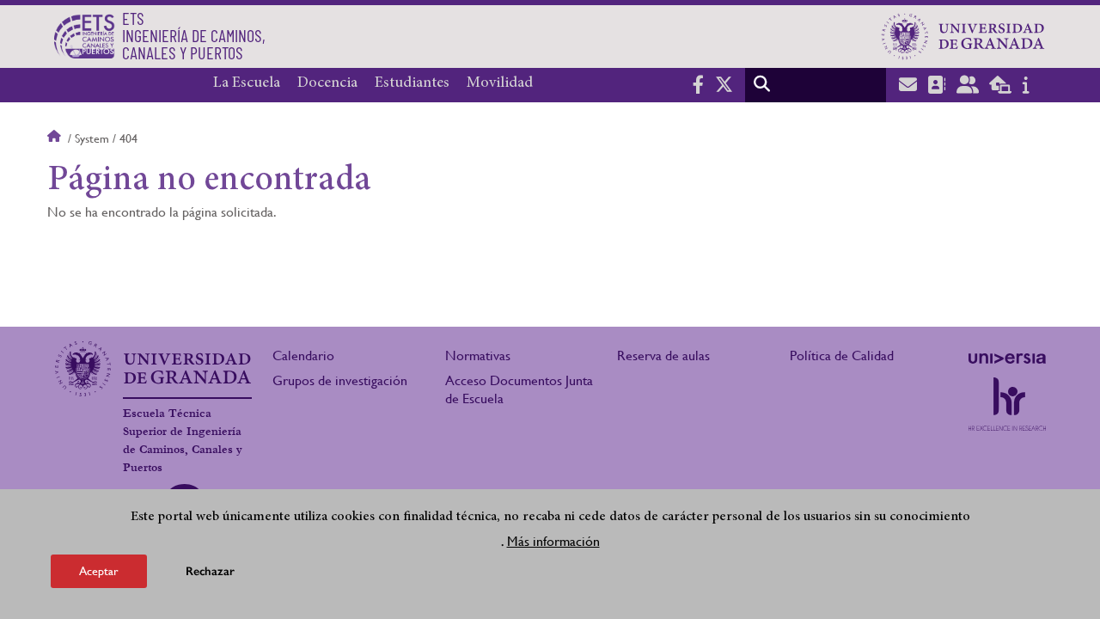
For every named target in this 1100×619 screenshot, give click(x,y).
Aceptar (99, 571)
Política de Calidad (842, 355)
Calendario (303, 355)
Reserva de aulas (663, 355)
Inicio (55, 138)
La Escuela (246, 83)
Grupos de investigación (339, 380)
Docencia (327, 83)
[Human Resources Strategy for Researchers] (1007, 404)
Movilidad (500, 83)
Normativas (477, 355)
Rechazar (210, 571)
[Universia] (1007, 358)
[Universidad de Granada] (963, 36)
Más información (553, 540)
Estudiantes (412, 83)
